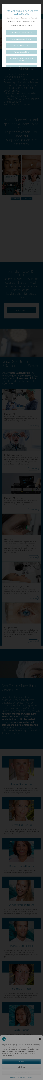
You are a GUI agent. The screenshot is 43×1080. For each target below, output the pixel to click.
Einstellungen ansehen (21, 1073)
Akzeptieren (21, 1061)
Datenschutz (23, 1077)
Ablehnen (21, 1067)
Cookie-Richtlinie (13, 1077)
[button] (40, 1039)
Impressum (31, 1077)
